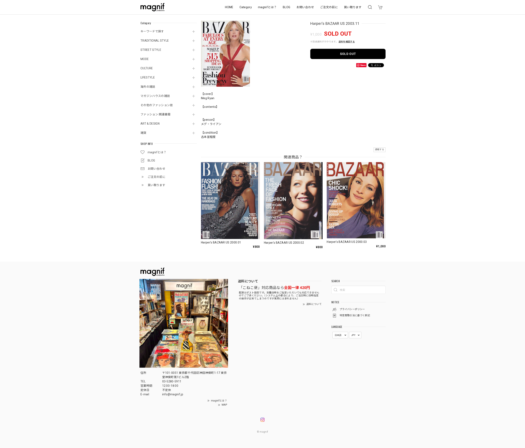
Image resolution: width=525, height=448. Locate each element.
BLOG (286, 7)
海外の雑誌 (147, 86)
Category (246, 7)
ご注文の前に (329, 7)
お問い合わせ (305, 7)
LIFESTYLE (147, 77)
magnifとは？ (267, 7)
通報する (379, 149)
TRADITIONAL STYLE (154, 40)
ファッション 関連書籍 (155, 114)
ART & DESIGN (150, 123)
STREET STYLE (150, 49)
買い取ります (353, 7)
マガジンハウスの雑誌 (155, 96)
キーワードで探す (152, 31)
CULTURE (146, 68)
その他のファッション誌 (156, 105)
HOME (229, 7)
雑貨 (143, 132)
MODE (144, 59)
